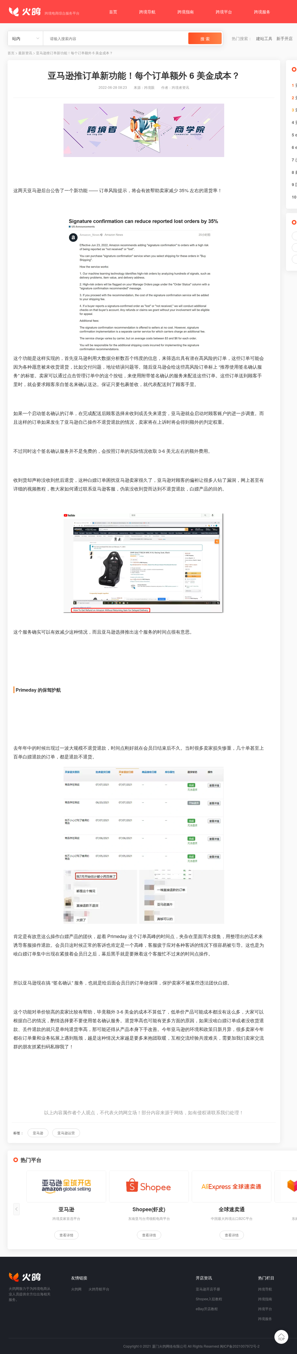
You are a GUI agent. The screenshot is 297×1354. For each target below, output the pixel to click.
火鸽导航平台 (98, 1288)
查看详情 (66, 1234)
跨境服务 (262, 12)
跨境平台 (224, 12)
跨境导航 (147, 12)
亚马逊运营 (66, 1132)
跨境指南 (186, 12)
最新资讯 (25, 52)
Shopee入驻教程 (209, 1298)
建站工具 (264, 38)
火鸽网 (76, 1288)
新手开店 (284, 38)
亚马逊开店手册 (208, 1288)
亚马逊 (38, 1132)
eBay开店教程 (207, 1308)
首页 (113, 12)
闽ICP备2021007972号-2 (240, 1346)
